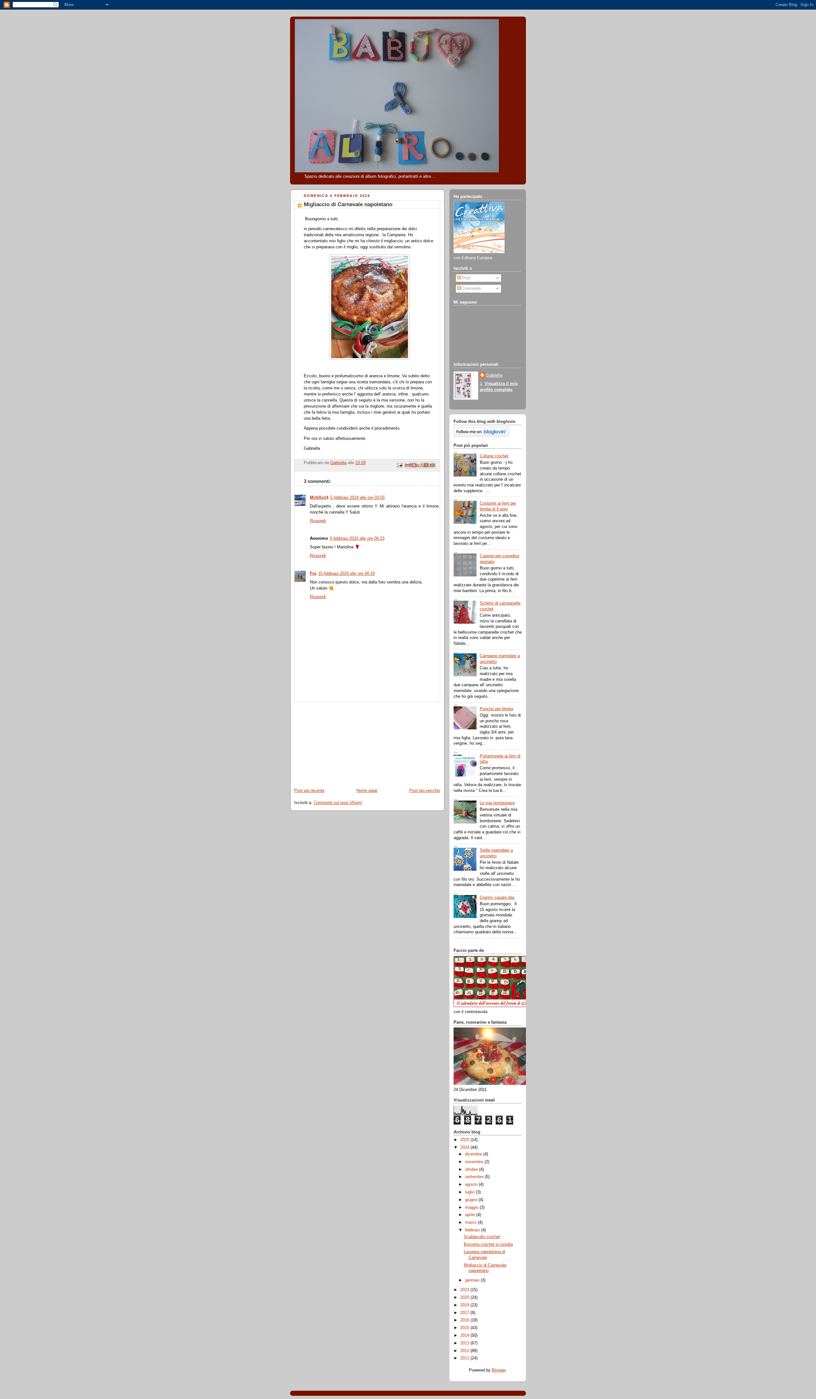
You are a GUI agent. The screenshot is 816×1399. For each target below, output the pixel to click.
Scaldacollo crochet (482, 1237)
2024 (465, 1147)
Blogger (499, 1370)
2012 (465, 1351)
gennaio (473, 1280)
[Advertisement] (338, 742)
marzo (471, 1222)
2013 (465, 1343)
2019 (465, 1305)
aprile (470, 1215)
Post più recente (309, 790)
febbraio (473, 1230)
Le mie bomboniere (497, 803)
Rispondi (318, 521)
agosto (472, 1184)
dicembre (474, 1154)
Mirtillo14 (319, 497)
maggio (472, 1207)
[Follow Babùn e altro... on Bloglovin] (481, 435)
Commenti (471, 288)
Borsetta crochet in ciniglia (488, 1244)
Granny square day (497, 897)
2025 (465, 1140)
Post (466, 278)
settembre (475, 1177)
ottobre (472, 1169)
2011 (465, 1358)
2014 (465, 1335)
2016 (465, 1320)
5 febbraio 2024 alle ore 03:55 (357, 497)
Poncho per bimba (496, 709)
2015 (465, 1328)
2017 (465, 1313)
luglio (470, 1192)
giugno (471, 1200)
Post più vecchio (424, 790)
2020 (465, 1297)
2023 (465, 1290)
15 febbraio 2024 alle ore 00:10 (346, 573)
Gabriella (494, 375)
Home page (366, 790)
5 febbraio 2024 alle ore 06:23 (357, 538)
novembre (474, 1162)
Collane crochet (494, 456)
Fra (313, 573)
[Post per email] (399, 465)
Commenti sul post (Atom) (338, 803)
